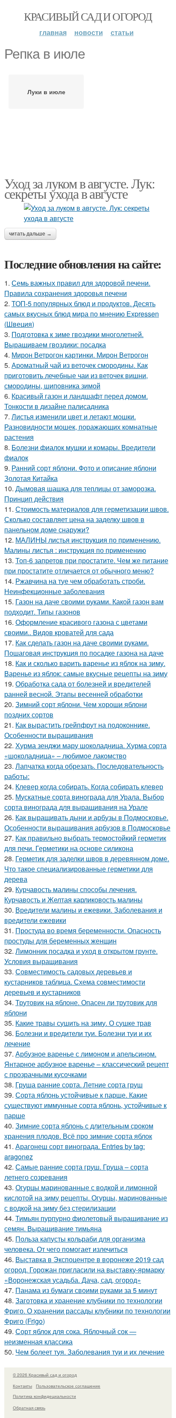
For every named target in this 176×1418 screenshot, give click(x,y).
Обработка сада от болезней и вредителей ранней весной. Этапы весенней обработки (77, 689)
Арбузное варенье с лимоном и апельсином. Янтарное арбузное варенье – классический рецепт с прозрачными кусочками (86, 1064)
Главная (53, 32)
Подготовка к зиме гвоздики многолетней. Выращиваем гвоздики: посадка (74, 339)
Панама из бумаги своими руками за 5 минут (86, 1290)
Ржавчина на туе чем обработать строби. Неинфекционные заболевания (74, 586)
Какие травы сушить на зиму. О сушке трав (83, 1023)
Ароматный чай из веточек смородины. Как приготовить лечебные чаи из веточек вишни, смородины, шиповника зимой (76, 375)
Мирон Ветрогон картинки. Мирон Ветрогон (80, 355)
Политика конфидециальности (44, 1396)
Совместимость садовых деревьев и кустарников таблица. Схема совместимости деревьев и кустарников (74, 982)
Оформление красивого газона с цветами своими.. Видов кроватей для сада (75, 627)
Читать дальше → (30, 234)
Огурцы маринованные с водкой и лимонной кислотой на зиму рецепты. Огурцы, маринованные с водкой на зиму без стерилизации (85, 1197)
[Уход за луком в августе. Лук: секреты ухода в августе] (88, 213)
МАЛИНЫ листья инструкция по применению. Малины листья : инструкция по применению (82, 545)
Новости (88, 32)
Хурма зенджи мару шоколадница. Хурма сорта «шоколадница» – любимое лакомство (85, 750)
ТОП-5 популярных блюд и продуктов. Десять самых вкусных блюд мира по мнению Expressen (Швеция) (81, 314)
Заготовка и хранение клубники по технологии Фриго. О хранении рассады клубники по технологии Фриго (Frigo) (87, 1311)
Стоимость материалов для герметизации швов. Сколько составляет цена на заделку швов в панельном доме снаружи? (86, 519)
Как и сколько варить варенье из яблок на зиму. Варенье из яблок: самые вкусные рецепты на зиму (85, 668)
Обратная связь (29, 1408)
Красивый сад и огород (88, 16)
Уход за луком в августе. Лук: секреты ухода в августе (79, 188)
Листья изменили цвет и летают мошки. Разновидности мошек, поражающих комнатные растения (80, 427)
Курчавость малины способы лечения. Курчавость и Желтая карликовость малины (73, 894)
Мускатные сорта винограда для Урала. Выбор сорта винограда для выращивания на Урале (84, 802)
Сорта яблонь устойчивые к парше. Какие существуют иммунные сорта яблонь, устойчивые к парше (85, 1105)
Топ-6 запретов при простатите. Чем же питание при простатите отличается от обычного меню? (86, 565)
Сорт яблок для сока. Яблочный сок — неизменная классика (70, 1336)
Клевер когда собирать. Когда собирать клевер (89, 786)
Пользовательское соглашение (68, 1386)
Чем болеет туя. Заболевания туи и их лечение (89, 1352)
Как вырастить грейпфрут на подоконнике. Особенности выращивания (77, 730)
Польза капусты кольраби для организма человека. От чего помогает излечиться (74, 1244)
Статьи (122, 32)
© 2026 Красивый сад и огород (45, 1375)
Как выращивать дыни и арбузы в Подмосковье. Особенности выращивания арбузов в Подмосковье (87, 822)
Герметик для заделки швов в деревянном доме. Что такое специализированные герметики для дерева (86, 869)
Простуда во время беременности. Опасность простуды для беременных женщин (82, 935)
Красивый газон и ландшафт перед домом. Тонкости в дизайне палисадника (76, 401)
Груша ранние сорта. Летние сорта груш (79, 1085)
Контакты (22, 1386)
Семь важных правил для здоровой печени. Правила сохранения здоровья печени (77, 288)
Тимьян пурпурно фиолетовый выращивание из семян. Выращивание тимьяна (86, 1223)
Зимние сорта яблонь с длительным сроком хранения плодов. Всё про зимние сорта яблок (78, 1131)
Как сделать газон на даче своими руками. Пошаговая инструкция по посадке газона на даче (84, 648)
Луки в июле (46, 91)
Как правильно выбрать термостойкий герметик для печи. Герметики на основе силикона (85, 843)
